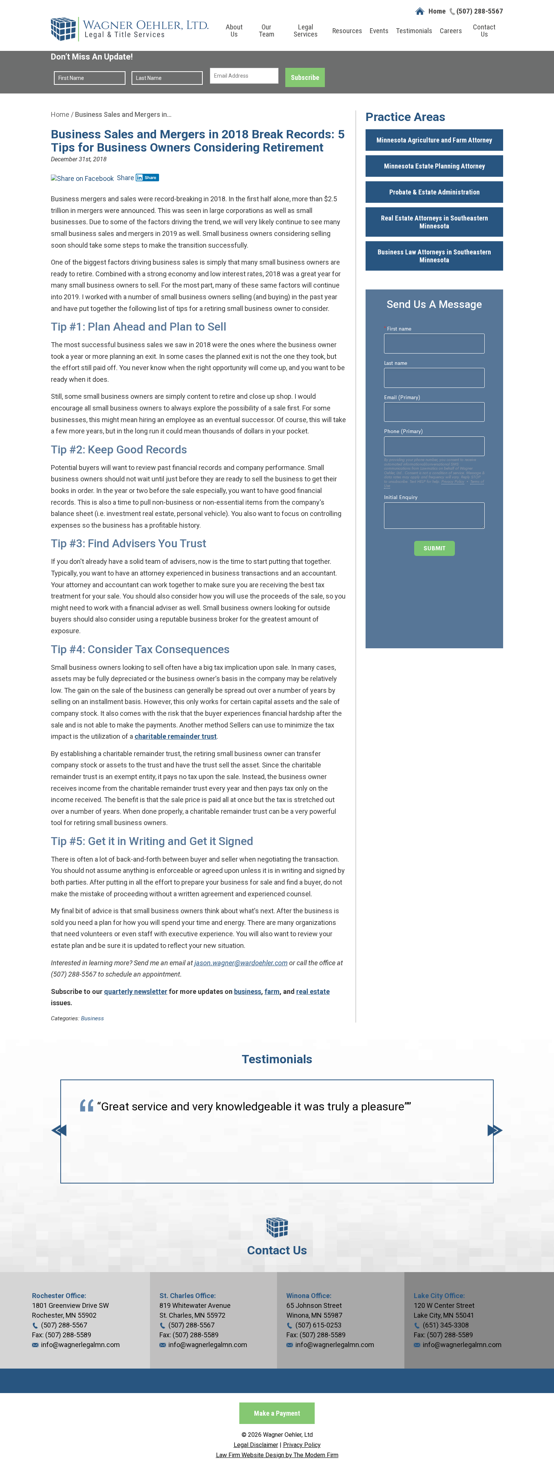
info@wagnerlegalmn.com (80, 1345)
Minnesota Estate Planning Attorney (434, 166)
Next (495, 1131)
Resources (347, 30)
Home (437, 11)
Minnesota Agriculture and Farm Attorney (434, 140)
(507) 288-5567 (479, 11)
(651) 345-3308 (446, 1325)
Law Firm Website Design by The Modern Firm (277, 1455)
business (247, 991)
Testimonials (414, 30)
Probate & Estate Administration (434, 192)
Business (92, 1018)
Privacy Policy (302, 1444)
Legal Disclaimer (256, 1444)
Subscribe (305, 77)
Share (124, 178)
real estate (313, 991)
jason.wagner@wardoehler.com (241, 963)
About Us (234, 30)
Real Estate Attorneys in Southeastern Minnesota (434, 222)
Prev (59, 1131)
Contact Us (484, 30)
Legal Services (306, 30)
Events (379, 30)
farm (272, 991)
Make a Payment (277, 1413)
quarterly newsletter (135, 991)
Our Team (266, 30)
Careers (451, 30)
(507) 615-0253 (318, 1325)
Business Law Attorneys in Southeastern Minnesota (434, 256)
